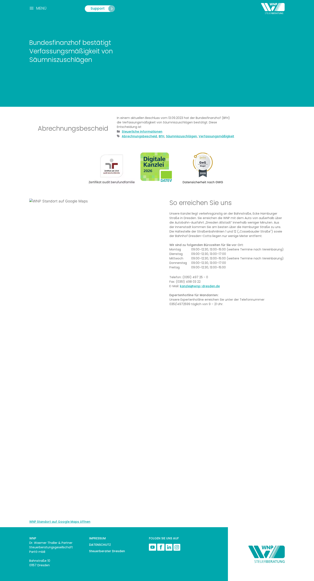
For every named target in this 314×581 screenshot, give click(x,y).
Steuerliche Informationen (142, 131)
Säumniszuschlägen (181, 136)
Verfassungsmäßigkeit (216, 136)
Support (98, 8)
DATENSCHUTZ (100, 545)
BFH (161, 136)
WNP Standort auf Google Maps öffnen (59, 522)
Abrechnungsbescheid (139, 136)
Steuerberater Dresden (107, 551)
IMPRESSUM (97, 538)
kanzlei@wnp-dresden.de (200, 286)
